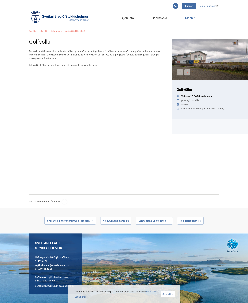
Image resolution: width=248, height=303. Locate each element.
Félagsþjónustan (188, 220)
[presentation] (180, 72)
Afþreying (55, 31)
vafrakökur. (152, 291)
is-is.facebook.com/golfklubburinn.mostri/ (202, 108)
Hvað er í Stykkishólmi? (74, 31)
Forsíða (32, 31)
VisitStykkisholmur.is (114, 220)
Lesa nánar (80, 296)
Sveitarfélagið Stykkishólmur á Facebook (68, 220)
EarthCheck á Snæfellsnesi (152, 220)
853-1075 (186, 104)
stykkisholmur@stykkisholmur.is (52, 265)
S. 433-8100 (41, 261)
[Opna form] (64, 201)
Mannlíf (43, 31)
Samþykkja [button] (167, 294)
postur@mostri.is (190, 100)
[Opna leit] (175, 6)
